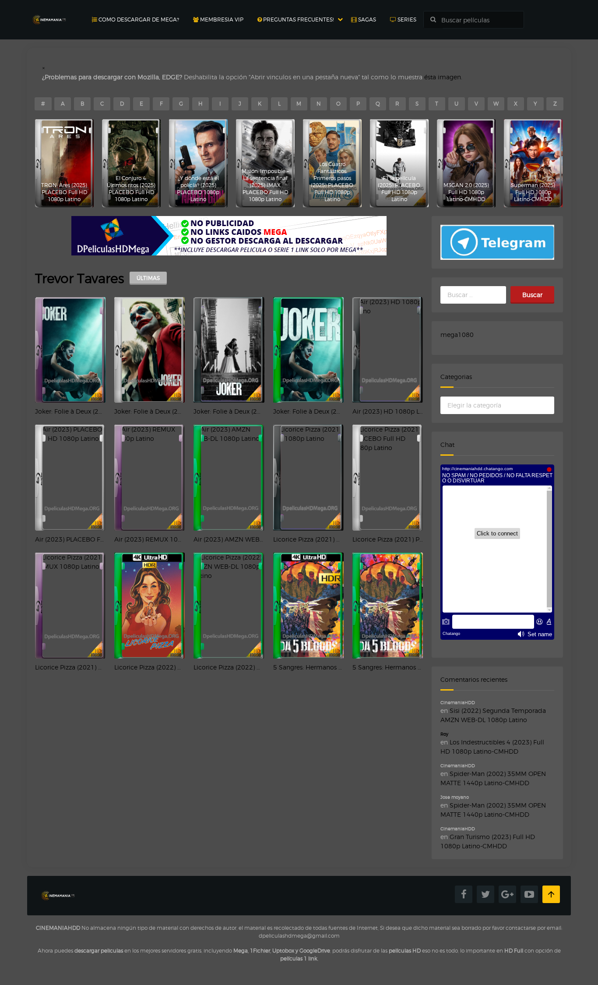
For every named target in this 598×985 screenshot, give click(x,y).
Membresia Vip (221, 19)
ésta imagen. (443, 77)
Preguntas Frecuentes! (298, 19)
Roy (444, 734)
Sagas (366, 19)
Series (406, 19)
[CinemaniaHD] (49, 11)
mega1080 (457, 334)
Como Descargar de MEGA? (138, 19)
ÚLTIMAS (148, 278)
